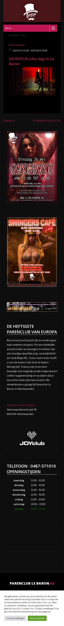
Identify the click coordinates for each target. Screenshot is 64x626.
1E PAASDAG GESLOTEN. (47, 120)
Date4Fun (9, 120)
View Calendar (17, 45)
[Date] (10, 49)
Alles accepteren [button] (37, 618)
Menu (8, 28)
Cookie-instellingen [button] (15, 618)
